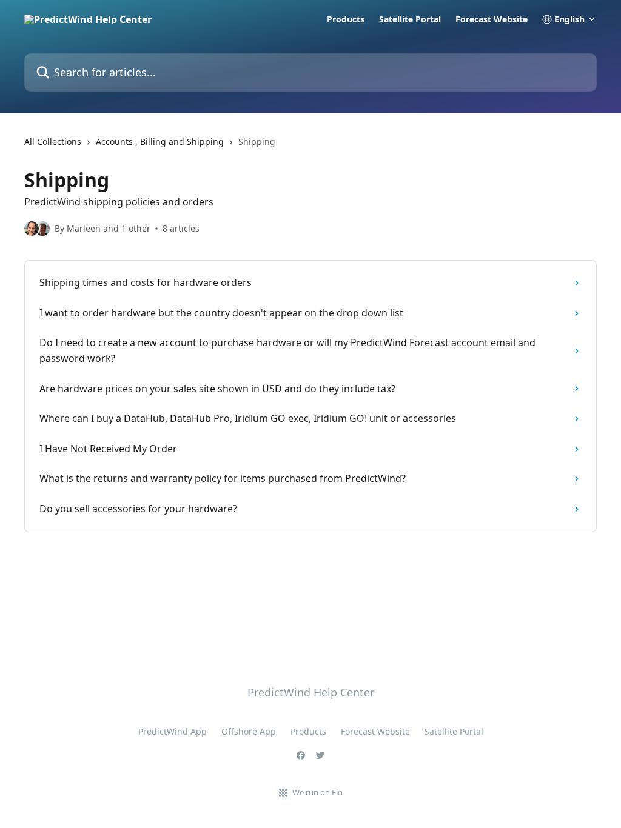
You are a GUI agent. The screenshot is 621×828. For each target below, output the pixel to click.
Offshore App (248, 731)
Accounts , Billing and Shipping (160, 141)
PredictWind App (172, 731)
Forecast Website (491, 19)
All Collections (52, 141)
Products (345, 19)
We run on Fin (317, 792)
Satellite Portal (410, 19)
